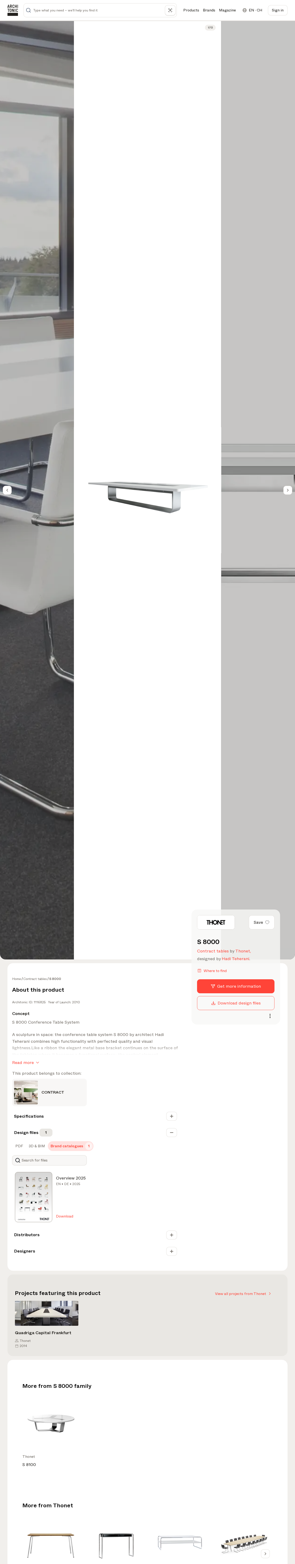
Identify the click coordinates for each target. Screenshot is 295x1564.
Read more (23, 1063)
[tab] (19, 1146)
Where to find (215, 970)
